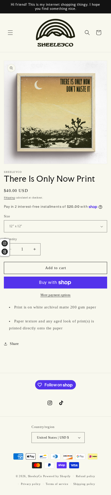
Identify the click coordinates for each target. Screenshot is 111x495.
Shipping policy (84, 483)
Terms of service (57, 483)
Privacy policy (31, 483)
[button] (10, 32)
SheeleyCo (35, 475)
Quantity (10, 239)
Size (7, 216)
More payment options (56, 295)
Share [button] (14, 344)
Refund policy (85, 476)
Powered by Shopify (57, 475)
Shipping (9, 197)
